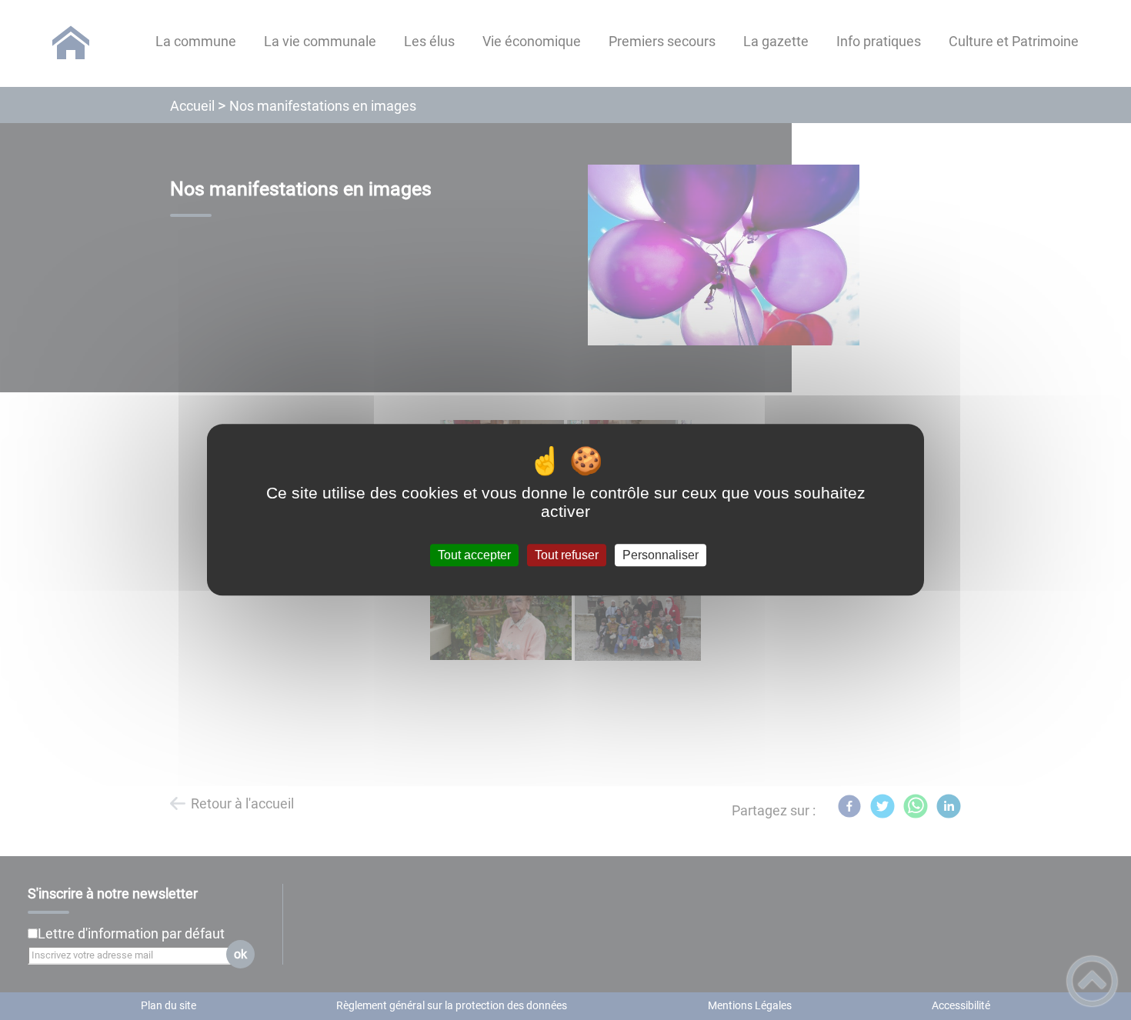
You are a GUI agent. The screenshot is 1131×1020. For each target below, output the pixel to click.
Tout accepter (474, 555)
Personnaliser (660, 555)
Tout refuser (567, 555)
